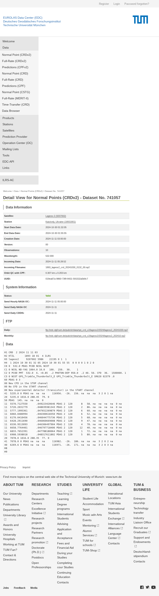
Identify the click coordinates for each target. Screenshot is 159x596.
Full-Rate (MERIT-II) (15, 98)
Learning (63, 499)
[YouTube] (153, 587)
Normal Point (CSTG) (16, 92)
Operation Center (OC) (17, 143)
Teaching (63, 493)
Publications (11, 504)
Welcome (8, 41)
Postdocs (38, 557)
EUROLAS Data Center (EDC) (22, 17)
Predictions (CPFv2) (15, 67)
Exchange (114, 518)
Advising (62, 523)
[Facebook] (142, 587)
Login (116, 3)
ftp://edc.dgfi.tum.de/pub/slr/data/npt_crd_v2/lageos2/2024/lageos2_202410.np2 (85, 335)
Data (5, 47)
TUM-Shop (90, 550)
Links (5, 167)
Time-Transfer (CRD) (16, 104)
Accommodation (93, 504)
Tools (5, 155)
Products (8, 118)
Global (115, 485)
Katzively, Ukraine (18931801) (61, 221)
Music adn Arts (92, 514)
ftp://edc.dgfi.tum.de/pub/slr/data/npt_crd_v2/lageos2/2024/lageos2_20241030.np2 (87, 330)
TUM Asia (114, 503)
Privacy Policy (8, 467)
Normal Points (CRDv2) (32, 191)
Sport (86, 509)
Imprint (26, 467)
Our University (12, 493)
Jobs (6, 587)
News (6, 499)
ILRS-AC (8, 180)
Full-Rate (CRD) (12, 79)
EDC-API (8, 161)
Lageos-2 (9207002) (56, 216)
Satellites (8, 130)
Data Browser (11, 110)
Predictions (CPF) (13, 86)
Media (33, 587)
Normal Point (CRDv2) (16, 54)
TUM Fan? (10, 549)
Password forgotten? (136, 3)
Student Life (90, 498)
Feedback (19, 587)
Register (104, 3)
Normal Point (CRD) (15, 73)
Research (41, 485)
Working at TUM (13, 544)
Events (87, 520)
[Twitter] (147, 587)
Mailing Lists (10, 149)
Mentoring (89, 525)
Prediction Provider (14, 136)
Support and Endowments (142, 540)
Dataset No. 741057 (54, 191)
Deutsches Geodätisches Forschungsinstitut (32, 21)
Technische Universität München (24, 25)
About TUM (13, 485)
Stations (7, 124)
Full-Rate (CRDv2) (14, 61)
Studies (64, 485)
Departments (11, 509)
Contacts (63, 582)
